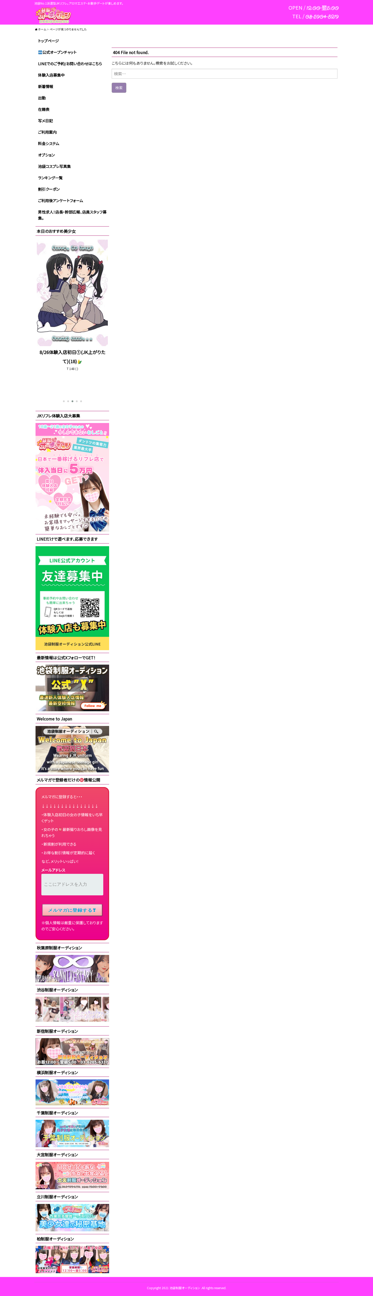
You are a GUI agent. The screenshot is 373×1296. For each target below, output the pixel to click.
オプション (46, 154)
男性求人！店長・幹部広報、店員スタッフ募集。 (72, 215)
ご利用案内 (47, 132)
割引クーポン (49, 189)
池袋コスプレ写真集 (54, 166)
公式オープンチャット (59, 52)
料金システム (48, 143)
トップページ (48, 40)
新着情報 (45, 86)
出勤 (42, 97)
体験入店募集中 (51, 75)
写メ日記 (45, 120)
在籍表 (43, 109)
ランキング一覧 (50, 177)
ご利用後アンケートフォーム (60, 200)
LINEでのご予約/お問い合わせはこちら (70, 63)
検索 (119, 87)
